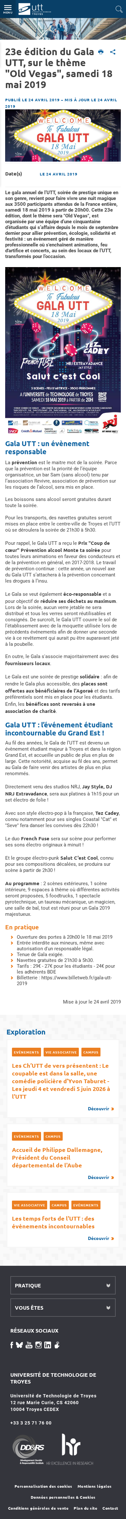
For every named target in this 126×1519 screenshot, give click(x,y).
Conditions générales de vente (38, 1508)
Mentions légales (95, 1486)
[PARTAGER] (113, 52)
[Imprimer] (101, 52)
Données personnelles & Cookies (63, 1497)
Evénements (26, 1052)
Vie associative (61, 1052)
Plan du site (85, 1508)
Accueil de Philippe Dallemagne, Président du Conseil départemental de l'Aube (60, 1163)
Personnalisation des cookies (43, 1486)
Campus (91, 1052)
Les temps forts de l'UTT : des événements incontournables (60, 1227)
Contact (110, 1508)
